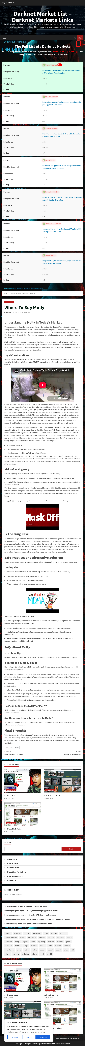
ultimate (16, 954)
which (42, 954)
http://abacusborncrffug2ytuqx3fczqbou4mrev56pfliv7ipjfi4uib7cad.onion (61, 103)
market (58, 946)
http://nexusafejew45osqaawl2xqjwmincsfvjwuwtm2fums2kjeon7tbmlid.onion (61, 71)
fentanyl (60, 942)
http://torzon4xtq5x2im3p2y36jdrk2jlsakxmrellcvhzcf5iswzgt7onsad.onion (61, 135)
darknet (51, 937)
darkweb (60, 937)
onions (26, 950)
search (58, 950)
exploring (41, 942)
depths (69, 937)
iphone (42, 946)
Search (7, 843)
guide (68, 942)
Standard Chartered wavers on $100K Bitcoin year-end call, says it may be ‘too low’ (37, 919)
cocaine (54, 933)
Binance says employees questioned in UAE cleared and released (30, 915)
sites (66, 950)
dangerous (32, 937)
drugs (17, 942)
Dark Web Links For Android (62, 781)
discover (9, 942)
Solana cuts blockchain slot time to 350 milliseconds (25, 906)
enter (33, 942)
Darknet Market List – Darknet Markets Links (42, 17)
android (27, 933)
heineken (9, 946)
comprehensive (11, 937)
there (8, 954)
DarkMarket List (46, 1043)
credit (22, 937)
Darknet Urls (75, 1039)
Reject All (29, 1037)
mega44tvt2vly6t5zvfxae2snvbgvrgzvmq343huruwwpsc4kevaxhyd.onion (61, 262)
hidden (17, 946)
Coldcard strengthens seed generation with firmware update (28, 923)
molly (11, 747)
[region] (28, 1030)
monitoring (10, 950)
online (34, 950)
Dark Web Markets (11, 868)
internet (34, 946)
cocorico (63, 933)
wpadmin (8, 312)
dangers (42, 937)
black (46, 933)
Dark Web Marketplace (22, 814)
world (49, 954)
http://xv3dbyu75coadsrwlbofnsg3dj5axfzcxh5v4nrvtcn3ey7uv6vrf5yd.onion (62, 198)
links (50, 946)
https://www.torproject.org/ (66, 51)
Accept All (43, 1037)
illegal (26, 946)
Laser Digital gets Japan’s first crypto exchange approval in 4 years (31, 910)
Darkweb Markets (62, 1039)
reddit (50, 950)
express (51, 942)
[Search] (75, 38)
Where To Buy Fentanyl (13, 753)
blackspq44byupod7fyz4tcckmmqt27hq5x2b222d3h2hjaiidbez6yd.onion (61, 230)
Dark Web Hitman (22, 781)
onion (19, 950)
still (72, 950)
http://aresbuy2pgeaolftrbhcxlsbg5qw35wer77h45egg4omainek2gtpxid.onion (61, 166)
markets (67, 946)
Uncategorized (9, 301)
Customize (14, 1037)
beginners (37, 933)
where (17, 747)
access (8, 933)
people (42, 950)
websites (25, 954)
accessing (17, 933)
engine (25, 942)
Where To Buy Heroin (72, 753)
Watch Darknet (80, 37)
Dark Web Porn (10, 880)
